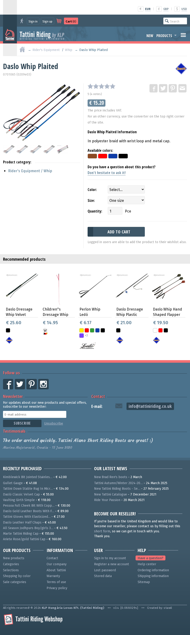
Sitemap (144, 582)
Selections (11, 570)
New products (13, 558)
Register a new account (111, 564)
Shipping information (153, 576)
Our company (56, 564)
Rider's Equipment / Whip (30, 171)
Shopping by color (17, 576)
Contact (98, 396)
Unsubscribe (53, 423)
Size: (91, 200)
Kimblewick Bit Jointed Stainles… (27, 477)
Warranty (53, 576)
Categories (11, 564)
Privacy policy (57, 588)
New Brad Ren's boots (110, 477)
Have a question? (150, 558)
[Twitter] (163, 88)
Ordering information (153, 570)
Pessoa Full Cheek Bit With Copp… (28, 506)
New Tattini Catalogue (110, 494)
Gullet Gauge (13, 483)
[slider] (101, 86)
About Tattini (56, 570)
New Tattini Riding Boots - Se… (117, 489)
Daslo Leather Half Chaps (22, 522)
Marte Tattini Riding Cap (20, 534)
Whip (68, 50)
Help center (147, 564)
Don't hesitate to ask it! (107, 172)
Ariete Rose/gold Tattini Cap (24, 539)
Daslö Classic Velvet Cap (21, 494)
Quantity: (95, 211)
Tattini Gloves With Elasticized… (27, 517)
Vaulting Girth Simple (19, 500)
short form (102, 531)
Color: (92, 189)
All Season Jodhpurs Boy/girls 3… (28, 528)
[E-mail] (182, 88)
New (149, 35)
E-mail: (96, 406)
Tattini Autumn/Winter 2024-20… (118, 483)
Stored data (103, 576)
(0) (71, 21)
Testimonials (14, 431)
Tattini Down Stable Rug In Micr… (28, 489)
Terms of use (56, 582)
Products (164, 35)
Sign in (33, 21)
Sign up (47, 21)
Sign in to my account (110, 558)
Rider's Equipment (46, 50)
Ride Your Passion (107, 500)
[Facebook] (153, 88)
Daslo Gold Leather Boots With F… (28, 511)
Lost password (105, 570)
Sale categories (14, 582)
